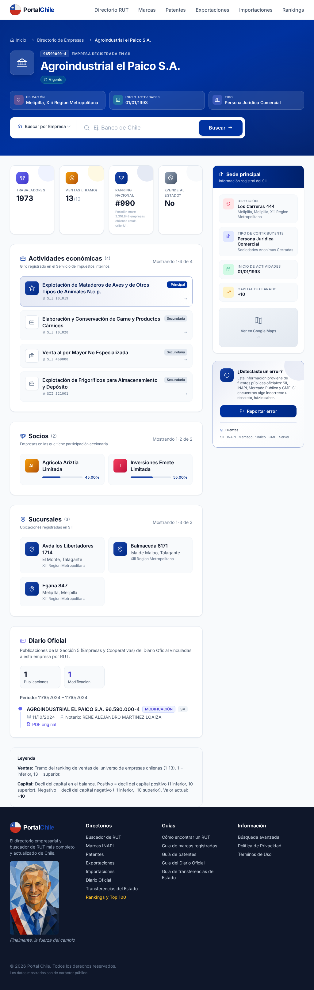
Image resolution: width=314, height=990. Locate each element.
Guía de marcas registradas (189, 845)
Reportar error (261, 411)
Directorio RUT (111, 10)
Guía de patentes (179, 854)
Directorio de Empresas (60, 40)
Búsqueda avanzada (258, 837)
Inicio (21, 40)
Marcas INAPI (100, 845)
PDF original (43, 724)
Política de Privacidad (259, 845)
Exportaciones (212, 10)
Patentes (176, 10)
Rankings (293, 10)
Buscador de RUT (103, 837)
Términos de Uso (254, 854)
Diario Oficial (98, 880)
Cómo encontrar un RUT (186, 837)
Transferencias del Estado (112, 888)
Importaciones (256, 10)
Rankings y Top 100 (106, 897)
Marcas (147, 10)
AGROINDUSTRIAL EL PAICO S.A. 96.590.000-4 (83, 709)
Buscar (217, 128)
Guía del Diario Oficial (183, 862)
